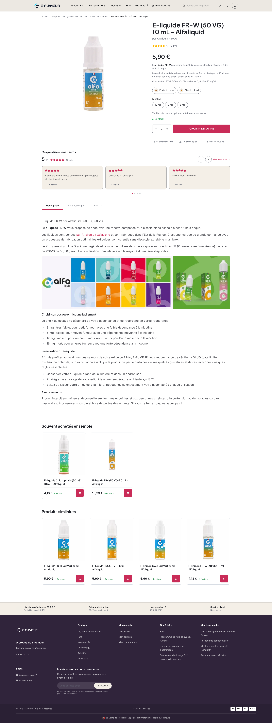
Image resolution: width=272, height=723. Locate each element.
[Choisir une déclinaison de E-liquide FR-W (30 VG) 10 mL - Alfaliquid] (224, 578)
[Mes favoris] (227, 6)
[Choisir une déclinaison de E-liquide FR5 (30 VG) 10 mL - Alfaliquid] (128, 578)
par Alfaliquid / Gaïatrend (93, 234)
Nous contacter (24, 680)
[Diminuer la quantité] (156, 129)
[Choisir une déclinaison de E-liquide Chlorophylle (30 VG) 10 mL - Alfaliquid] (80, 493)
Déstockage (84, 647)
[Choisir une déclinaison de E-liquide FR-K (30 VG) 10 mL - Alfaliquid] (80, 578)
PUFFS (114, 5)
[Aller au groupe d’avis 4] (140, 193)
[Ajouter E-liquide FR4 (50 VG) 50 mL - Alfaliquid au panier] (128, 493)
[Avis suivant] (208, 159)
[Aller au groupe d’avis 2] (134, 193)
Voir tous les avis (221, 159)
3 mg (170, 104)
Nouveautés (84, 642)
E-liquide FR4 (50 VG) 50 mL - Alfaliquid (110, 482)
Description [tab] (52, 205)
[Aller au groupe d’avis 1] (132, 193)
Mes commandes (128, 642)
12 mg (158, 104)
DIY (126, 5)
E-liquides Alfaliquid (99, 16)
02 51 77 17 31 (23, 654)
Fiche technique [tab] (76, 205)
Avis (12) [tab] (98, 205)
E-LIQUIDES (77, 5)
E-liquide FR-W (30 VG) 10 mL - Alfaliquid (207, 567)
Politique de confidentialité (215, 640)
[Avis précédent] (201, 159)
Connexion (124, 631)
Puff (80, 637)
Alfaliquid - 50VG (167, 38)
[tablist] (136, 206)
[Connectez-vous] (220, 6)
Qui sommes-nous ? (26, 675)
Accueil (45, 16)
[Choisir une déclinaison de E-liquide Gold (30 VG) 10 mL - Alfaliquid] (176, 578)
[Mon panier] (235, 5)
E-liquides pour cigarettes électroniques (69, 16)
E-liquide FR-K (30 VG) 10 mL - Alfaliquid (62, 567)
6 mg (182, 104)
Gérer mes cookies (141, 709)
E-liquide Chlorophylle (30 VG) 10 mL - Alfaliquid (62, 482)
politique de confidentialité (67, 694)
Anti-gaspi (83, 658)
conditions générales (94, 691)
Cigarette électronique (89, 631)
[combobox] (199, 5)
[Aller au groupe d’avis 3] (137, 193)
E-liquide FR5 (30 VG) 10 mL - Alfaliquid (110, 567)
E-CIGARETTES (97, 5)
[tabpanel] (136, 312)
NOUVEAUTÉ (141, 5)
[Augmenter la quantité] (167, 129)
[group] (93, 73)
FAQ (162, 631)
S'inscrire (103, 685)
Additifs (82, 653)
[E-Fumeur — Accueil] (47, 5)
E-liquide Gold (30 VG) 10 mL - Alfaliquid (158, 567)
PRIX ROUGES (162, 5)
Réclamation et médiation (214, 655)
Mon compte (125, 637)
